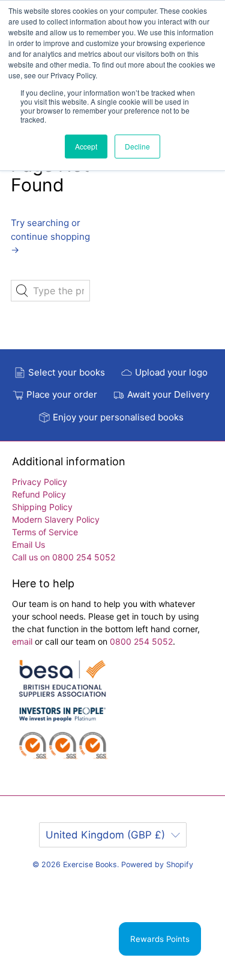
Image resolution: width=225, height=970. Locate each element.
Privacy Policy (39, 482)
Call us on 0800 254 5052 (63, 557)
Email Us (28, 544)
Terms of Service (45, 532)
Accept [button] (86, 146)
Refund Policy (39, 494)
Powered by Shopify (157, 864)
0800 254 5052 (141, 641)
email (23, 641)
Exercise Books (90, 864)
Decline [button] (137, 146)
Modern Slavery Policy (56, 519)
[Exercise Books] (62, 716)
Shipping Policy (42, 507)
